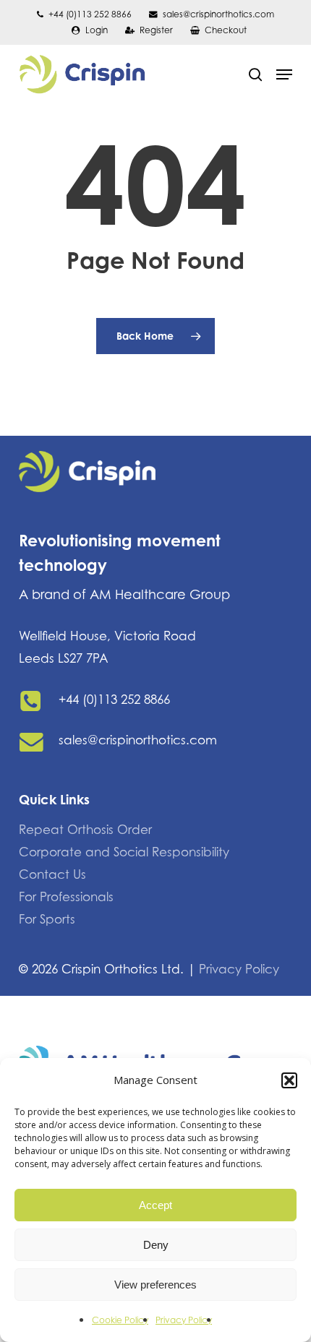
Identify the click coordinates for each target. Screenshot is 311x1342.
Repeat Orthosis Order (85, 829)
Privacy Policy (184, 1320)
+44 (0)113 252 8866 (114, 699)
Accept (155, 1205)
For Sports (47, 919)
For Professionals (66, 897)
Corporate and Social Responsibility (124, 852)
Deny (156, 1245)
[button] (289, 1080)
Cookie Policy (120, 1320)
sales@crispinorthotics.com (138, 740)
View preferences (155, 1284)
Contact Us (52, 874)
